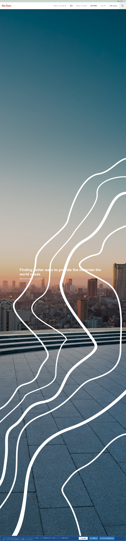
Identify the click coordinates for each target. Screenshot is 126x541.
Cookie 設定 (83, 538)
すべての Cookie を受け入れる (107, 538)
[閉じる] (123, 538)
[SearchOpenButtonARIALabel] (122, 5)
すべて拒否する (93, 538)
